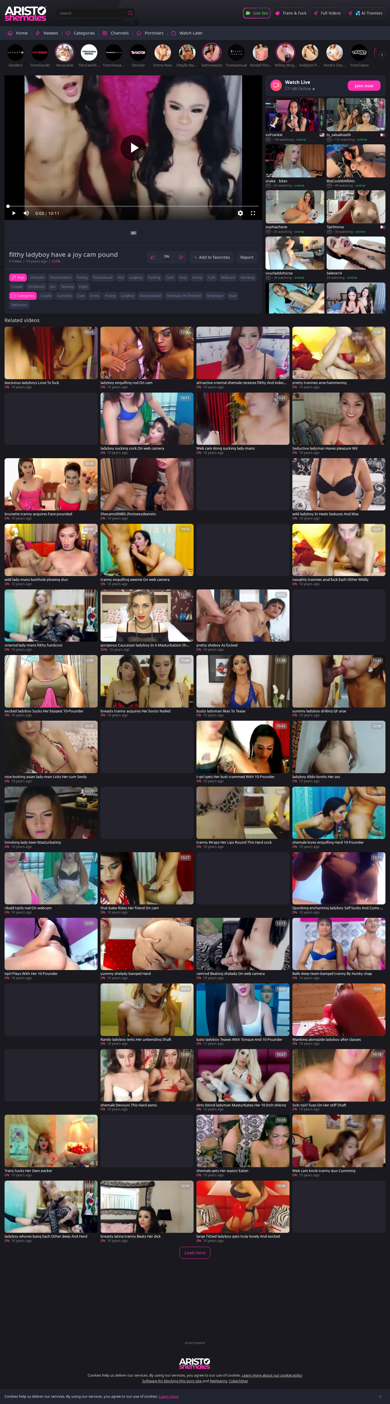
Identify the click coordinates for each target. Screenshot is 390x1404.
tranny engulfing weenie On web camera (135, 579)
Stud (232, 295)
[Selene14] (356, 258)
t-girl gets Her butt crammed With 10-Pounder (235, 777)
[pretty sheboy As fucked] (243, 620)
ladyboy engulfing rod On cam (126, 383)
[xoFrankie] (295, 120)
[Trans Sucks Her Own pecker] (51, 1146)
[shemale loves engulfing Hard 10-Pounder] (338, 818)
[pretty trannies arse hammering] (338, 358)
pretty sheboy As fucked (217, 645)
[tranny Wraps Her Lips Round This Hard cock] (243, 818)
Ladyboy (127, 295)
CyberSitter (238, 1380)
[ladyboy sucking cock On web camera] (147, 424)
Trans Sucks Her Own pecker (28, 1171)
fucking (154, 277)
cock (170, 277)
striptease (36, 286)
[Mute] (26, 213)
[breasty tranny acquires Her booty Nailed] (147, 686)
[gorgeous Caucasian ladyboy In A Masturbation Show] (147, 620)
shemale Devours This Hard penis (128, 1105)
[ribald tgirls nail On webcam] (51, 883)
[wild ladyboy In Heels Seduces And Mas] (338, 489)
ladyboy (135, 277)
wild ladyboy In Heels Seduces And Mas (325, 514)
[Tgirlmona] (356, 212)
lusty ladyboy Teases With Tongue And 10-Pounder (239, 1039)
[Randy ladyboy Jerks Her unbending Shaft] (147, 1014)
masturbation (60, 277)
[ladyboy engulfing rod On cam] (147, 358)
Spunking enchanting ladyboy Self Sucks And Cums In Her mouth (336, 908)
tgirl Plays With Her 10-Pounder (31, 973)
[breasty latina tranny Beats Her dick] (147, 1212)
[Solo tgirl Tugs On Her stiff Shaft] (338, 1080)
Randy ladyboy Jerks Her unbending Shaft (135, 1039)
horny (197, 277)
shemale (37, 277)
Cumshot (64, 295)
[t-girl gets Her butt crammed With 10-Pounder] (243, 752)
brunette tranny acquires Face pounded (38, 514)
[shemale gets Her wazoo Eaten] (243, 1146)
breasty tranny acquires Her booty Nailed (135, 711)
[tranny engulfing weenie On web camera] (147, 555)
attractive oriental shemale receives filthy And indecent (241, 383)
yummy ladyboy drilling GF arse (319, 711)
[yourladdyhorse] (295, 258)
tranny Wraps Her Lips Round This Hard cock (234, 842)
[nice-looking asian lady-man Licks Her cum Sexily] (51, 752)
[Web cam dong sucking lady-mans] (243, 424)
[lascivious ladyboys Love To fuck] (51, 358)
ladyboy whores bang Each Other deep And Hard (46, 1236)
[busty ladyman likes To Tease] (243, 686)
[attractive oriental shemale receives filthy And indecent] (243, 358)
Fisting (110, 295)
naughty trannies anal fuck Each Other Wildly (330, 579)
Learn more (168, 1396)
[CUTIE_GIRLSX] (295, 304)
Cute (81, 295)
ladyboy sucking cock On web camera (132, 448)
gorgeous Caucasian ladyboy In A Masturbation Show (144, 645)
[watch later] (11, 333)
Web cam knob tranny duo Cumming (323, 1171)
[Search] (130, 13)
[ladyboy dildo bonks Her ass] (338, 752)
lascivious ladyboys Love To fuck (32, 383)
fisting (82, 277)
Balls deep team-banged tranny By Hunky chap (332, 973)
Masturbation (150, 295)
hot (121, 277)
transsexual (102, 277)
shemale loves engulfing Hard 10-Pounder (328, 842)
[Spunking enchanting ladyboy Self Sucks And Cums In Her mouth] (338, 883)
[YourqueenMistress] (356, 304)
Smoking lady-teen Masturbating (33, 842)
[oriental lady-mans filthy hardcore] (51, 620)
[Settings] (240, 213)
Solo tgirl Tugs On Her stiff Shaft (319, 1105)
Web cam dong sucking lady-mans (225, 448)
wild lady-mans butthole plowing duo (36, 579)
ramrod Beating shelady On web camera (230, 973)
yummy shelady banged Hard (125, 973)
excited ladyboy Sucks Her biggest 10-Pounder (44, 711)
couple (17, 286)
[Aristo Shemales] (26, 13)
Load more (195, 1252)
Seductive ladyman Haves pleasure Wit (325, 448)
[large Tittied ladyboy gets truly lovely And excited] (243, 1212)
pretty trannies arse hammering (319, 383)
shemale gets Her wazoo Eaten (222, 1171)
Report (247, 257)
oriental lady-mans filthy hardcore (33, 645)
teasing (67, 286)
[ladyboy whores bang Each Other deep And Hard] (51, 1212)
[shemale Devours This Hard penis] (147, 1080)
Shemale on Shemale (184, 295)
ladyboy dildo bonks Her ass (316, 777)
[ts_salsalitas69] (356, 120)
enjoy (83, 286)
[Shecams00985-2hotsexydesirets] (147, 489)
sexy (183, 277)
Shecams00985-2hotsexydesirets (128, 514)
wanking (247, 277)
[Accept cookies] (380, 1396)
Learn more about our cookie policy (272, 1375)
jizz (52, 286)
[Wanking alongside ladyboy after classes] (338, 1014)
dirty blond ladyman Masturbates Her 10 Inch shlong (241, 1105)
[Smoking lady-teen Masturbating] (51, 818)
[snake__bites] (295, 166)
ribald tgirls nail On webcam (28, 908)
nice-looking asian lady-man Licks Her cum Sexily (46, 777)
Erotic (94, 295)
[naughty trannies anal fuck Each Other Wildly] (338, 555)
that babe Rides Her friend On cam (129, 908)
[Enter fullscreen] (253, 213)
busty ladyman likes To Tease (220, 711)
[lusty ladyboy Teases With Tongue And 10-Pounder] (243, 1014)
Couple (45, 295)
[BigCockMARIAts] (356, 166)
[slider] (133, 206)
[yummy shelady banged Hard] (147, 949)
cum (211, 277)
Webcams (19, 304)
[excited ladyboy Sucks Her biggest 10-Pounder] (51, 686)
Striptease (215, 295)
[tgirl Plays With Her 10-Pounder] (51, 949)
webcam (228, 277)
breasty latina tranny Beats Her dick (130, 1236)
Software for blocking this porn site (172, 1380)
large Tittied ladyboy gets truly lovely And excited (238, 1236)
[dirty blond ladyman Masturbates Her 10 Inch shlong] (243, 1080)
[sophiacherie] (295, 212)
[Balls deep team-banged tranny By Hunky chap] (338, 949)
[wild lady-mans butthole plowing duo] (51, 555)
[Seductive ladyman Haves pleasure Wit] (338, 424)
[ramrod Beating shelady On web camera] (243, 949)
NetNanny (218, 1380)
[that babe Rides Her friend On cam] (147, 883)
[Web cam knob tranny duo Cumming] (338, 1146)
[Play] (133, 148)
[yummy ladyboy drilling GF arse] (338, 686)
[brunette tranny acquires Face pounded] (51, 489)
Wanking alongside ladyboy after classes (326, 1039)
